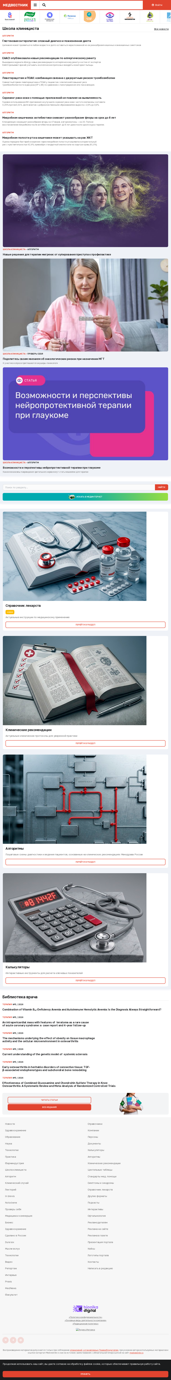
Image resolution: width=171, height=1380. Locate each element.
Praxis (8, 1281)
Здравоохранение (15, 1130)
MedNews (10, 1288)
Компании (93, 1130)
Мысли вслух (12, 1248)
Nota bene (11, 1202)
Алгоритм (10, 1176)
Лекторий (10, 1189)
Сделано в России (15, 1235)
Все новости (161, 29)
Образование (12, 1137)
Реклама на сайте (98, 1229)
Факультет (11, 1294)
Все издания (49, 1107)
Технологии (12, 1150)
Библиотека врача (20, 996)
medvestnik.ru (136, 1352)
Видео (9, 1262)
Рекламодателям (98, 1222)
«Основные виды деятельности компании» (86, 1320)
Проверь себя (13, 1209)
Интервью (11, 1275)
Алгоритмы (94, 1156)
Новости (10, 1124)
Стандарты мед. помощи (102, 1176)
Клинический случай (16, 1183)
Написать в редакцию (100, 1268)
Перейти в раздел (85, 624)
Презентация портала (100, 1242)
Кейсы (91, 1248)
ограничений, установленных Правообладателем (94, 1350)
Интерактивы (95, 1209)
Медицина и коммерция (18, 1216)
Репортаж (11, 1268)
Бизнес (9, 1222)
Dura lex (9, 1242)
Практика (10, 1156)
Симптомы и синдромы (101, 1183)
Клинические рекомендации (104, 1163)
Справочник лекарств (100, 1189)
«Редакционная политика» (85, 1323)
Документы (94, 1143)
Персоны (93, 1137)
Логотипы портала (98, 1255)
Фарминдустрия (14, 1163)
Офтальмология (97, 1216)
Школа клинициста (20, 28)
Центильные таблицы (100, 1169)
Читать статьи (49, 1100)
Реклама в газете (98, 1235)
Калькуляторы (96, 1150)
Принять (85, 1374)
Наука (8, 1143)
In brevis (10, 1196)
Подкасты (93, 1202)
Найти (161, 487)
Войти (158, 5)
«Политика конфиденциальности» (85, 1317)
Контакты (93, 1262)
